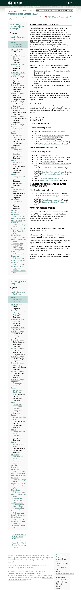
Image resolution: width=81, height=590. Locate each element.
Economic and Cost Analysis (52, 135)
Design (13, 212)
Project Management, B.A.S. (16, 135)
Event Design (16, 218)
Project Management (18, 239)
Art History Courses (19, 541)
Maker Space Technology (16, 236)
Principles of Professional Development (55, 164)
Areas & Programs (14, 17)
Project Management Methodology (53, 131)
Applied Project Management (52, 200)
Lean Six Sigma (16, 260)
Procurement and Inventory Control (54, 174)
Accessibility (26, 573)
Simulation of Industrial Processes (53, 202)
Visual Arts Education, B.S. (17, 201)
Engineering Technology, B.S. (17, 128)
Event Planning (16, 220)
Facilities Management (49, 178)
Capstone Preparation (49, 137)
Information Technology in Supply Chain (55, 196)
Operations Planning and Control (53, 172)
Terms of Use (36, 573)
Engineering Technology (16, 470)
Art (12, 210)
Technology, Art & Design (17, 245)
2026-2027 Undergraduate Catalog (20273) (23, 13)
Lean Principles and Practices (52, 142)
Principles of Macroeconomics (53, 159)
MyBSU (69, 3)
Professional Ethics (48, 161)
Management (46, 155)
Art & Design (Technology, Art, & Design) (17, 26)
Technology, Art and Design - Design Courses (19, 537)
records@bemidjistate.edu (65, 573)
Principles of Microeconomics (53, 157)
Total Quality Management (51, 180)
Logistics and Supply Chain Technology (18, 230)
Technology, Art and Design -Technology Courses (19, 545)
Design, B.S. (15, 77)
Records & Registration (60, 556)
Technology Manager (18, 270)
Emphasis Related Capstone (52, 144)
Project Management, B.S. (18, 176)
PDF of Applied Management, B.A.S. (60, 17)
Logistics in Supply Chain (50, 194)
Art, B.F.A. (14, 50)
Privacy (18, 573)
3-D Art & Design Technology (17, 253)
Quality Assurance (48, 140)
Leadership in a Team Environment (54, 168)
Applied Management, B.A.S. (32, 17)
